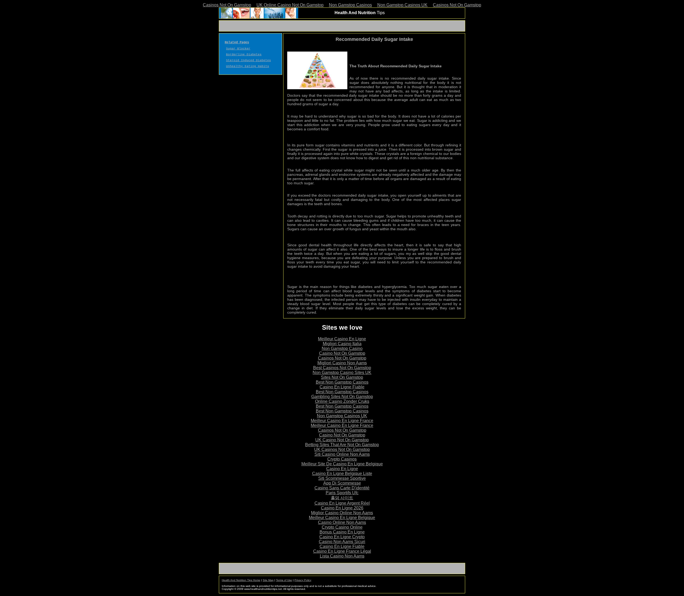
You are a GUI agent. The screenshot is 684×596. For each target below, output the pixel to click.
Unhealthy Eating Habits (247, 66)
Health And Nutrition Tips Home (241, 580)
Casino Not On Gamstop (342, 353)
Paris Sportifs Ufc (342, 492)
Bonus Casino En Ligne (342, 532)
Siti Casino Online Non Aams (342, 454)
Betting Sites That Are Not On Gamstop (342, 444)
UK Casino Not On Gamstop (342, 440)
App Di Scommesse (342, 483)
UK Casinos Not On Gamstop (342, 449)
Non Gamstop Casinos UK (402, 5)
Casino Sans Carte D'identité (342, 488)
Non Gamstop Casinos (350, 5)
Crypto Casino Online (342, 527)
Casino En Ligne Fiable (342, 387)
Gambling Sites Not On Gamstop (342, 396)
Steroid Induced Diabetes (248, 60)
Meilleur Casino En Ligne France (342, 420)
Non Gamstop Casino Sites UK (342, 372)
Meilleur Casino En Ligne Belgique (342, 517)
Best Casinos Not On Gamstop (342, 367)
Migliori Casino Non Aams (342, 363)
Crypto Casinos (342, 459)
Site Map (268, 580)
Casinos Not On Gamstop (227, 5)
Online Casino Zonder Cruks (342, 401)
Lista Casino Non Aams (342, 556)
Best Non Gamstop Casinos (342, 382)
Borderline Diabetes (244, 54)
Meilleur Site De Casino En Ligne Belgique (342, 464)
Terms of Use (284, 580)
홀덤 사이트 (342, 498)
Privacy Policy (302, 580)
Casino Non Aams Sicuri (342, 541)
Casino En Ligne (342, 468)
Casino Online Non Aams (342, 522)
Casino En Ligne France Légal (342, 551)
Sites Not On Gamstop (342, 377)
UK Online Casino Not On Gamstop (290, 5)
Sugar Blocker (238, 48)
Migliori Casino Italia (342, 343)
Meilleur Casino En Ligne (342, 339)
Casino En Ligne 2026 (342, 508)
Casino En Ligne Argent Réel (342, 503)
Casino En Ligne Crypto (342, 537)
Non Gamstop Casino (342, 348)
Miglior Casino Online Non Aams (342, 513)
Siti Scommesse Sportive (342, 478)
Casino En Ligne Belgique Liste (342, 473)
